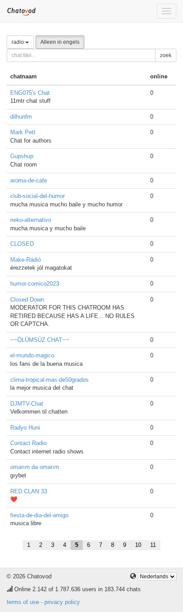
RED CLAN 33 (28, 491)
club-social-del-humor (37, 196)
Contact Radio (28, 443)
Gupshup (21, 156)
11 (153, 545)
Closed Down (27, 299)
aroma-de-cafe (28, 180)
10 (138, 545)
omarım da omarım (34, 467)
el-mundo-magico (32, 355)
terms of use (23, 602)
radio (18, 42)
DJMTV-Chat (26, 403)
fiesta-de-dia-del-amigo (39, 515)
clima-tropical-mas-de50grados (49, 379)
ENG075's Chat (30, 92)
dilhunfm (21, 116)
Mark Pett (23, 132)
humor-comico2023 (34, 283)
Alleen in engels (60, 42)
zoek (165, 55)
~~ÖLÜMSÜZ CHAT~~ (39, 340)
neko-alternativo (30, 220)
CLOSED (22, 243)
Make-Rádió (25, 259)
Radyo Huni (25, 427)
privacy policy (62, 602)
